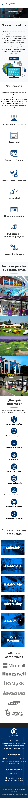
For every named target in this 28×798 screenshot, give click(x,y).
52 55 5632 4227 (14, 774)
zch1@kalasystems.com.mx (15, 780)
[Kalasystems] (8, 4)
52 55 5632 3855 (14, 776)
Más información (14, 58)
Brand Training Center (21, 794)
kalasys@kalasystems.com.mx (15, 778)
